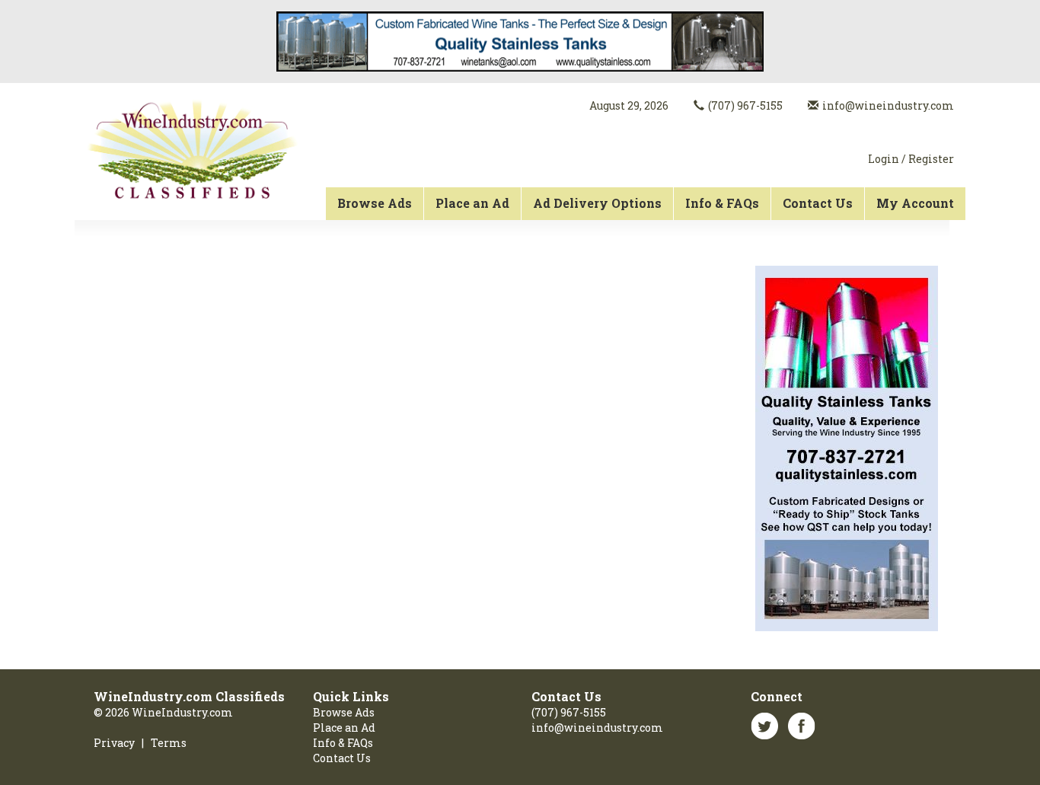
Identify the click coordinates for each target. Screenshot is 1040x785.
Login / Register (911, 159)
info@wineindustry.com (888, 105)
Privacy (114, 743)
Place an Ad (472, 203)
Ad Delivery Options (597, 203)
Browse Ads (374, 203)
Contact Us (818, 203)
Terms (169, 743)
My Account (915, 203)
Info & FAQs (722, 203)
